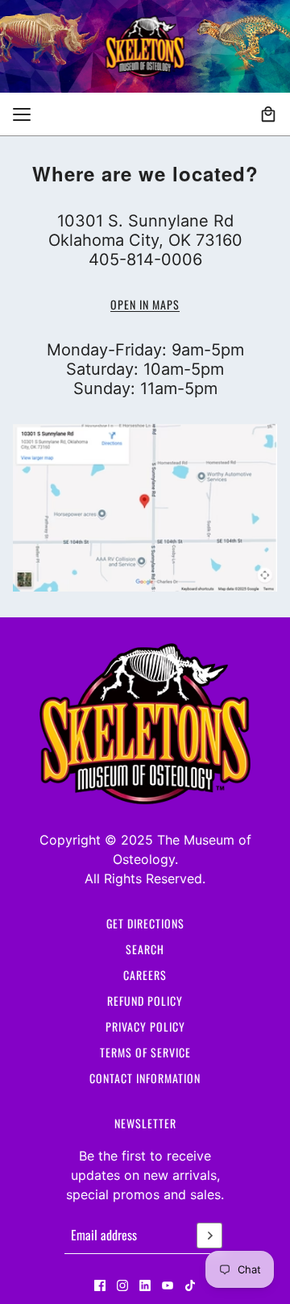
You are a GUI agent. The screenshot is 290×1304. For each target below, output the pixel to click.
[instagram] (122, 1285)
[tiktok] (190, 1285)
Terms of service (145, 1052)
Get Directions (145, 923)
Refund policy (145, 1000)
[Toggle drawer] (22, 114)
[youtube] (167, 1285)
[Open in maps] (145, 508)
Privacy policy (145, 1026)
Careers (145, 974)
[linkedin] (145, 1285)
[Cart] (268, 114)
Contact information (145, 1077)
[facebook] (100, 1285)
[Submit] (209, 1235)
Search (145, 949)
